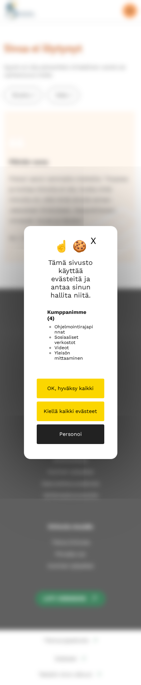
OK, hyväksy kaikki (70, 388)
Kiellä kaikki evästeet (70, 411)
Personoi (70, 434)
